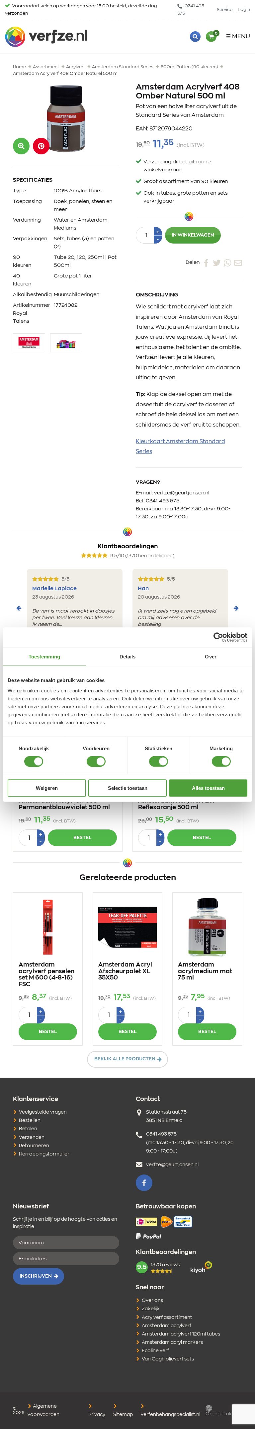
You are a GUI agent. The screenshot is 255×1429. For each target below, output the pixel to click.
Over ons (152, 1300)
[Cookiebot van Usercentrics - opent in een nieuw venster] (218, 637)
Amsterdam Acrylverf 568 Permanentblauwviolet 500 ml (64, 804)
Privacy (96, 1414)
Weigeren (47, 788)
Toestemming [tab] (44, 656)
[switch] (96, 761)
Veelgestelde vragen (43, 1112)
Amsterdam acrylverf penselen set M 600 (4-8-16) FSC (46, 974)
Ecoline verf (155, 1350)
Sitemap (123, 1414)
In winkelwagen (193, 235)
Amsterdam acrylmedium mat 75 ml (205, 971)
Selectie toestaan (127, 788)
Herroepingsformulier (44, 1154)
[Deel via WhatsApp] (227, 262)
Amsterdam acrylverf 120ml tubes (181, 1334)
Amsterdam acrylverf (166, 1326)
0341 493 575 (190, 10)
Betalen (28, 1129)
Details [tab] (128, 656)
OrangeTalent (222, 1414)
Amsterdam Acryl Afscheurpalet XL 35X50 (125, 971)
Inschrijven (36, 1276)
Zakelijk (151, 1309)
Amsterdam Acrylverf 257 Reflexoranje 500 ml (177, 804)
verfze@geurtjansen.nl (182, 492)
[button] (41, 146)
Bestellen (30, 1120)
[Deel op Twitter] (217, 262)
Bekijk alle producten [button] (124, 1059)
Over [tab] (210, 656)
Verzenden (31, 1137)
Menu (241, 37)
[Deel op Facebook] (206, 262)
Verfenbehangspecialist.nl (170, 1414)
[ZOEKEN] (195, 36)
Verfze (46, 36)
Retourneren (34, 1146)
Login (244, 10)
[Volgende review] (236, 608)
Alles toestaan (208, 788)
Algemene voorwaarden (43, 1410)
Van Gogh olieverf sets (168, 1359)
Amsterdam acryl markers (172, 1342)
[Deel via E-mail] (238, 262)
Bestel (82, 837)
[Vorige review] (19, 608)
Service (224, 10)
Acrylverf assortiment (167, 1317)
